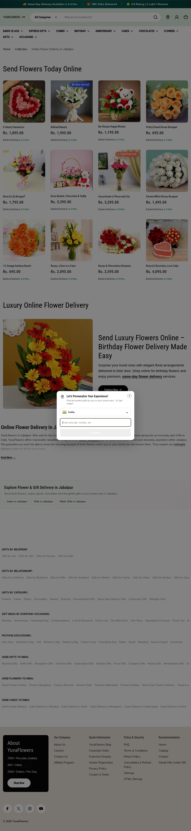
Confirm (95, 432)
